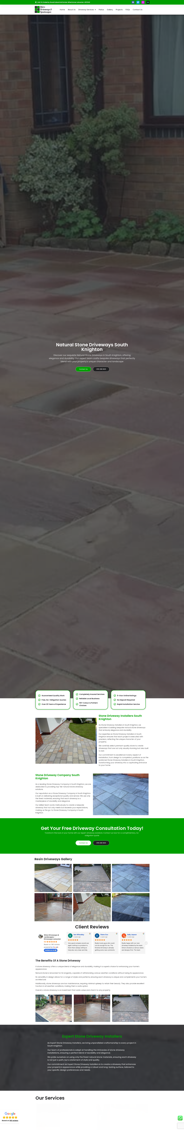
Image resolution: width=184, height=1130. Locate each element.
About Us (72, 9)
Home (62, 9)
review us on (49, 950)
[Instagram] (143, 2)
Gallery (110, 9)
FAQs (128, 9)
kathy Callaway (132, 935)
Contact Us (137, 9)
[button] (37, 741)
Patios (101, 9)
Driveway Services (86, 9)
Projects (119, 9)
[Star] (148, 2)
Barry (102, 935)
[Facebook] (133, 2)
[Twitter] (138, 2)
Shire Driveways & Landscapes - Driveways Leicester (52, 937)
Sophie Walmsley (80, 935)
